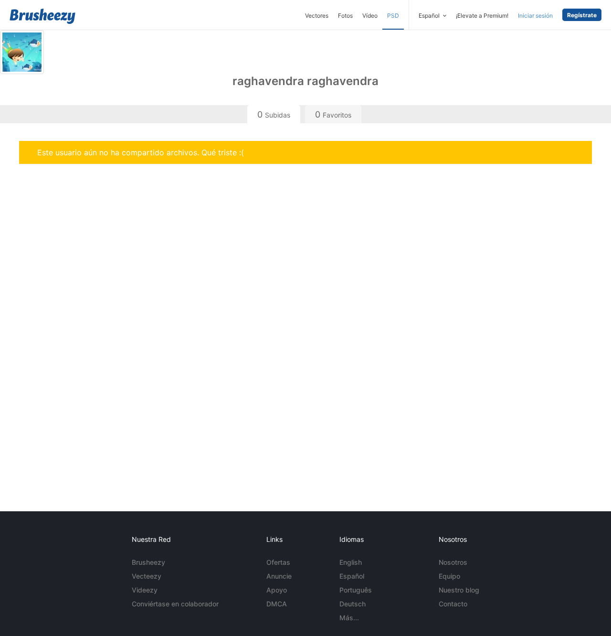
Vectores (316, 15)
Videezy (145, 590)
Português (355, 590)
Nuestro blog (459, 590)
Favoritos (333, 114)
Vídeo (370, 15)
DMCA (276, 604)
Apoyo (276, 590)
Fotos (345, 15)
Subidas (273, 114)
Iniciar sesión (535, 15)
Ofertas (278, 562)
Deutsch (352, 604)
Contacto (453, 604)
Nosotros (453, 562)
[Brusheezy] (42, 16)
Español (351, 576)
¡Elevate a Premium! (482, 15)
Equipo (449, 576)
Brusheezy (148, 562)
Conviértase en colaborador (175, 604)
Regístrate (582, 15)
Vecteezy (146, 576)
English (350, 562)
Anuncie (279, 576)
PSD (393, 15)
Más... (349, 618)
